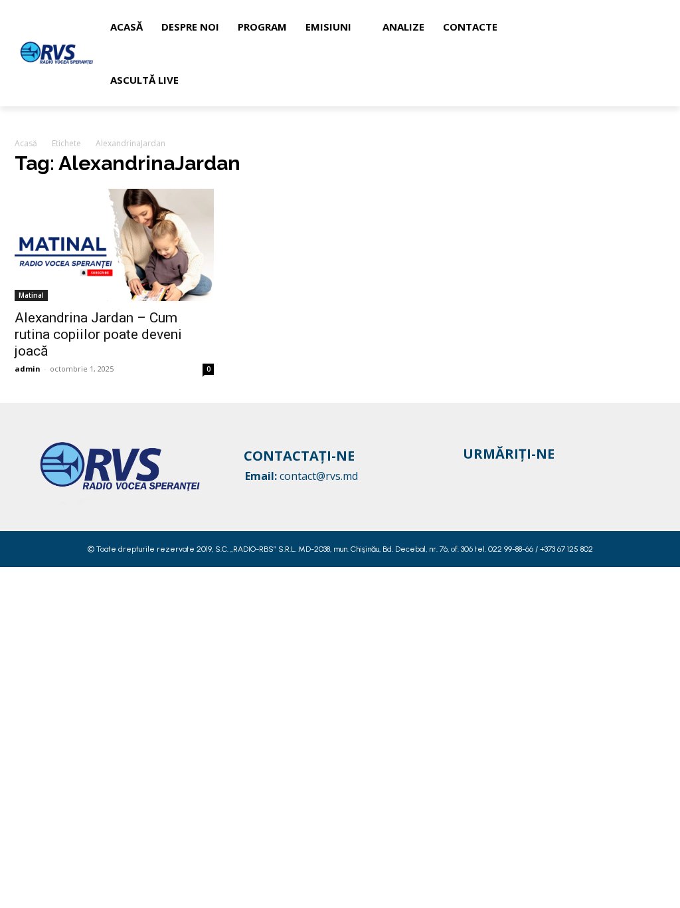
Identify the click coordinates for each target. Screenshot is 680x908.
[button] (651, 53)
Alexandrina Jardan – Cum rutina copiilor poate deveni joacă (98, 334)
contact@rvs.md (319, 476)
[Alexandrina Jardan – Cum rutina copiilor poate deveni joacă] (114, 245)
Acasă (26, 143)
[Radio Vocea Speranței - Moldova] (57, 53)
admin (28, 369)
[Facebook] (472, 476)
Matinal (31, 295)
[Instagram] (497, 476)
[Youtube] (522, 476)
